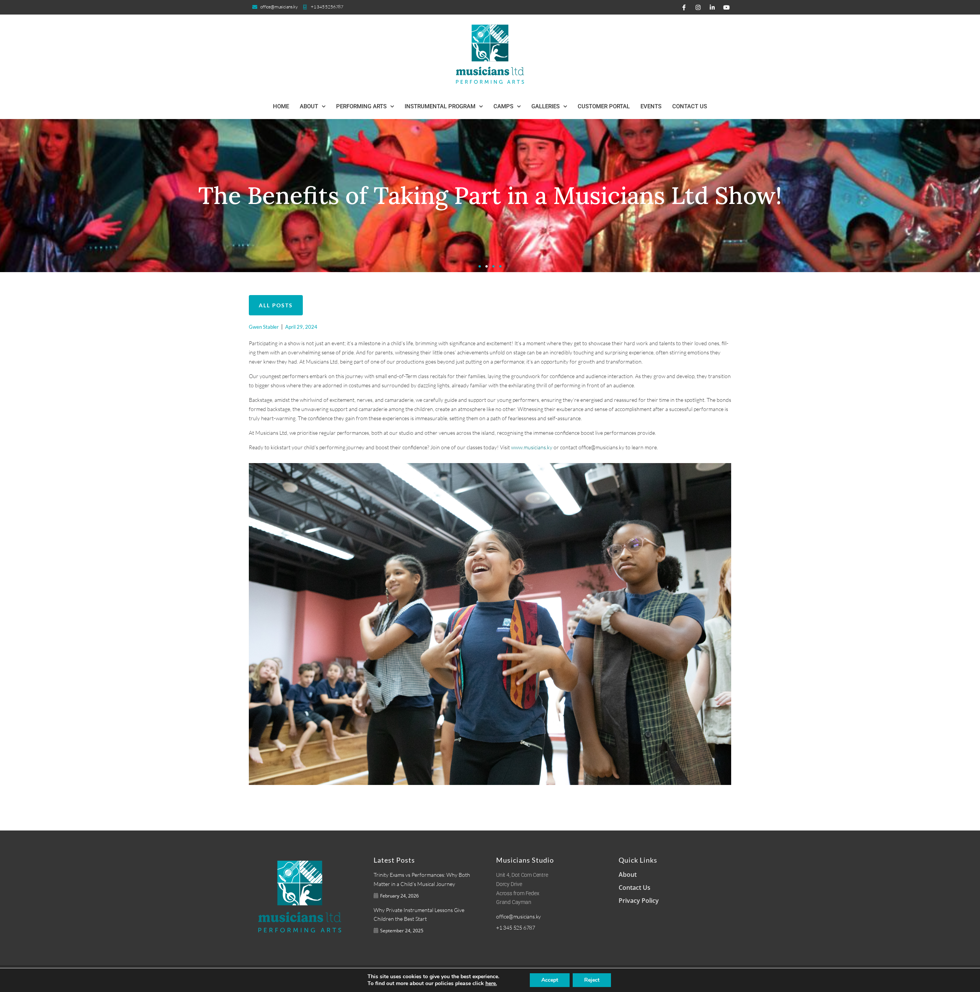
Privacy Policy (639, 900)
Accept (549, 980)
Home (281, 106)
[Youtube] (726, 7)
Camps (503, 106)
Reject (591, 980)
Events (651, 106)
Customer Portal (604, 106)
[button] (480, 266)
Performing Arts (361, 106)
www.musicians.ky (531, 447)
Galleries (545, 106)
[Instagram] (698, 7)
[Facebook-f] (683, 7)
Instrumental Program (440, 106)
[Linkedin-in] (712, 7)
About (309, 106)
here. (491, 983)
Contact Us (689, 106)
